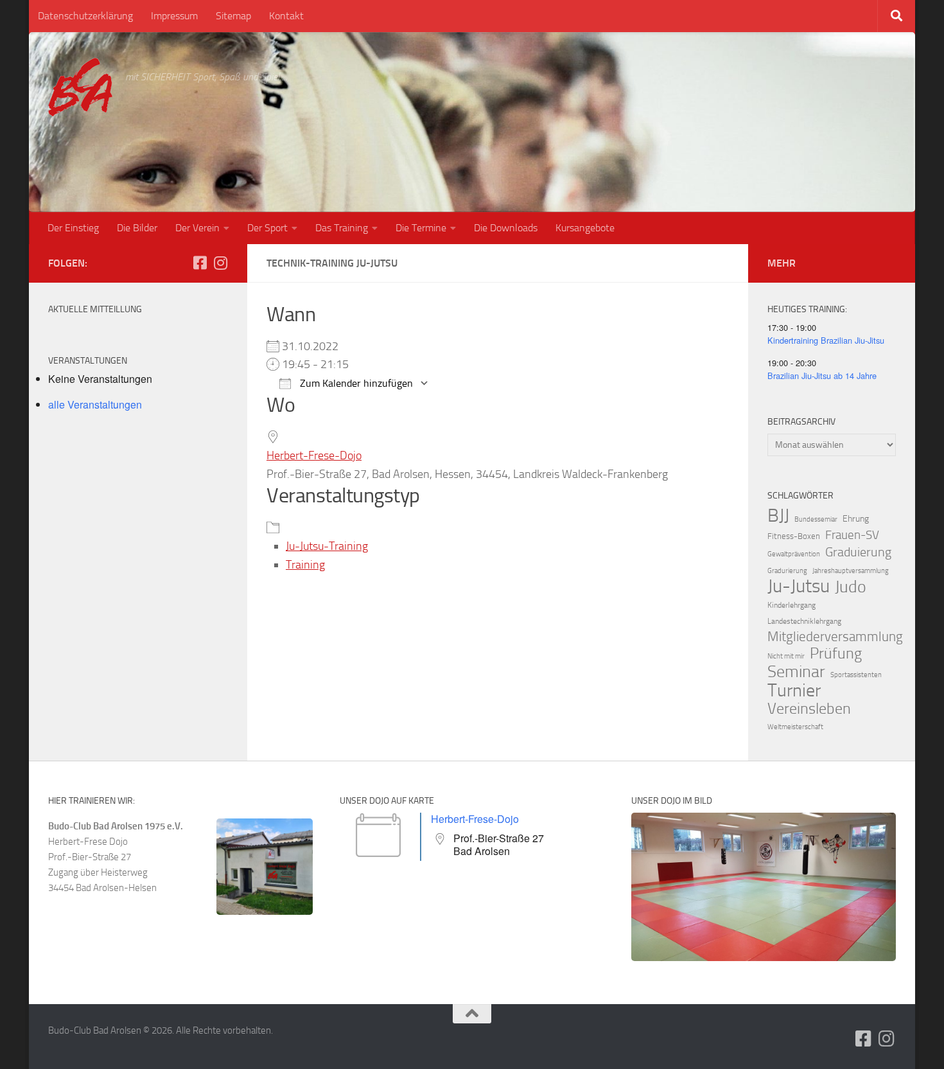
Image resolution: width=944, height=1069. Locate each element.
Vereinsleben (809, 708)
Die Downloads (506, 228)
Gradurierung (787, 571)
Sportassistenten (856, 675)
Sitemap (233, 16)
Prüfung (836, 653)
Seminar (796, 672)
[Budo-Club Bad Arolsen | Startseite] (80, 87)
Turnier (794, 690)
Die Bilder (137, 228)
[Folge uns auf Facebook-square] (199, 262)
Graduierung (858, 552)
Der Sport (267, 228)
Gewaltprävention (793, 554)
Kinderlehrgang (791, 605)
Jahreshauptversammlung (850, 571)
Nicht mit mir (786, 656)
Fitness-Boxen (793, 536)
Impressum (174, 16)
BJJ (778, 515)
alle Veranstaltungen (95, 404)
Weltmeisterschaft (795, 727)
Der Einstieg (73, 228)
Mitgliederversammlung (835, 636)
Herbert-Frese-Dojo (314, 455)
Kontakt (286, 16)
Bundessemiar (815, 519)
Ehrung (856, 518)
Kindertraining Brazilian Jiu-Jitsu (825, 340)
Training (305, 565)
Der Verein (197, 228)
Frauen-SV (852, 534)
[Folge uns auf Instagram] (220, 262)
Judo (850, 587)
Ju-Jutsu (798, 586)
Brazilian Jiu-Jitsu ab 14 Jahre (822, 375)
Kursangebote (585, 228)
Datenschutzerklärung (85, 16)
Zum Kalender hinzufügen (355, 383)
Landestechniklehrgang (804, 621)
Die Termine (421, 228)
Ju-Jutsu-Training (327, 546)
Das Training (341, 228)
